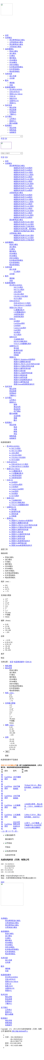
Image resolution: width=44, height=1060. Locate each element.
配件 (7, 80)
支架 (11, 85)
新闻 (15, 404)
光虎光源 (8, 74)
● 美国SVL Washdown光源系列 (21, 520)
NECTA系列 (18, 287)
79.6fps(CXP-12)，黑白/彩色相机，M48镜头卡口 (33, 787)
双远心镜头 (13, 51)
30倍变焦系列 (19, 316)
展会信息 (17, 407)
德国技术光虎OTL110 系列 (24, 224)
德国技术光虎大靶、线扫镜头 (25, 229)
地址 (15, 434)
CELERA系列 (19, 294)
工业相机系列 (19, 339)
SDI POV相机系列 (20, 341)
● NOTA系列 (14, 460)
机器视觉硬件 (10, 87)
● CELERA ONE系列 (17, 457)
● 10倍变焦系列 (15, 475)
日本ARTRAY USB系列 (22, 305)
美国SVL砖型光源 (20, 377)
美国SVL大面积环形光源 (23, 373)
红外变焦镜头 (14, 69)
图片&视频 (13, 123)
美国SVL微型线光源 (21, 382)
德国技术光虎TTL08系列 (23, 170)
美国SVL (12, 103)
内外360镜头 (14, 65)
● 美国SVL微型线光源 (18, 543)
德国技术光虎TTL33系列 (23, 186)
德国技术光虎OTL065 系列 (24, 222)
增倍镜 (12, 83)
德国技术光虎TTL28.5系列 (24, 184)
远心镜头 (12, 53)
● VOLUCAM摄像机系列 (19, 505)
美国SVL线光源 (20, 371)
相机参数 (8, 666)
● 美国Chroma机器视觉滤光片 (20, 545)
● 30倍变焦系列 (15, 478)
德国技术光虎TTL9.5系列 (23, 172)
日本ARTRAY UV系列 (22, 303)
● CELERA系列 (15, 455)
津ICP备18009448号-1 (20, 1031)
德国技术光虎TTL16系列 (23, 177)
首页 (7, 35)
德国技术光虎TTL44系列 (23, 190)
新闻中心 (12, 121)
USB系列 (17, 326)
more (2, 882)
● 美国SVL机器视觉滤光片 (19, 541)
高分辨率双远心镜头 (17, 40)
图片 (15, 420)
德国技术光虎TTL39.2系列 (24, 188)
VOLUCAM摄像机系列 (22, 344)
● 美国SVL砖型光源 (17, 538)
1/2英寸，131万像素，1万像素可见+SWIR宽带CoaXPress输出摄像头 (33, 825)
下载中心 (12, 114)
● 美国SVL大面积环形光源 (19, 534)
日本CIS (12, 96)
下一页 (14, 831)
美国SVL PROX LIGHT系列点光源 (27, 364)
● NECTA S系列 (15, 451)
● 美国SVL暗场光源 (17, 536)
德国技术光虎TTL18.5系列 (24, 179)
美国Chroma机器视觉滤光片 (24, 384)
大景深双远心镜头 (16, 42)
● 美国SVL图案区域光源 (18, 523)
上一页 (4, 831)
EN (6, 138)
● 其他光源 (13, 514)
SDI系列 (17, 321)
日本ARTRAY (14, 92)
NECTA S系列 (19, 289)
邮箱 (15, 431)
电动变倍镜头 (14, 71)
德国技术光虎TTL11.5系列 (23, 175)
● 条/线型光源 (14, 511)
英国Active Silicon (15, 94)
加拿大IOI (13, 98)
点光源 (12, 78)
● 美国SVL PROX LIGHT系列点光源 (23, 525)
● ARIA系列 (14, 453)
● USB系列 (13, 487)
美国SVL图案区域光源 (22, 362)
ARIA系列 (17, 292)
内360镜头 (13, 60)
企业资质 (17, 416)
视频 (15, 418)
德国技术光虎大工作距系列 (24, 226)
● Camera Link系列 (16, 489)
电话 (15, 427)
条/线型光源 (18, 350)
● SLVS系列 (14, 496)
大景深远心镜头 (15, 47)
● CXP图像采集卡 (16, 473)
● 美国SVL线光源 (16, 532)
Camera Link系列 (20, 328)
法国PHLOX (14, 101)
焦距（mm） (10, 693)
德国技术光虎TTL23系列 (23, 181)
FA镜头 (12, 56)
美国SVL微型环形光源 (22, 368)
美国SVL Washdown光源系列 (24, 359)
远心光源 (12, 76)
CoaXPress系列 (19, 323)
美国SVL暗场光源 (20, 375)
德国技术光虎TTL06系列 (23, 168)
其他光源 (17, 353)
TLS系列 (17, 271)
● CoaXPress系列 (15, 484)
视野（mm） (10, 725)
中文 (2, 138)
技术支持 (8, 105)
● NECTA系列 (15, 448)
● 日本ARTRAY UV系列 (18, 464)
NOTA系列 (18, 298)
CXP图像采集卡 (20, 312)
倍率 (7, 737)
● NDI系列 (13, 493)
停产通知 (17, 411)
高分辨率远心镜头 (16, 44)
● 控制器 (12, 516)
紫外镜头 (12, 58)
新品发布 (17, 409)
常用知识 (12, 112)
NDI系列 (17, 332)
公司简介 (12, 119)
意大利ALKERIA (15, 89)
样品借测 (12, 110)
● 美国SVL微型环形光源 (18, 529)
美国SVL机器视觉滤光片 (23, 380)
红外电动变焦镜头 (16, 67)
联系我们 (8, 125)
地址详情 (12, 128)
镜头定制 (12, 107)
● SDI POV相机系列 (17, 502)
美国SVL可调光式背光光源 (24, 366)
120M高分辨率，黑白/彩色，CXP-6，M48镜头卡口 (33, 806)
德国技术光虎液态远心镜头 (24, 231)
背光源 (16, 348)
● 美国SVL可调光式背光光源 (20, 527)
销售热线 (12, 130)
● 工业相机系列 (15, 500)
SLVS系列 (17, 335)
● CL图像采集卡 (15, 471)
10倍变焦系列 (19, 314)
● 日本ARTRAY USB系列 (19, 466)
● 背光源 (12, 509)
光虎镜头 (8, 38)
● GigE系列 (13, 491)
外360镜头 (13, 62)
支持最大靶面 (10, 703)
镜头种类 (8, 668)
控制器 (16, 355)
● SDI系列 (13, 482)
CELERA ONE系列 (21, 296)
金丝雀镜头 (9, 49)
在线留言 (12, 132)
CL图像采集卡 (19, 310)
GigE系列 (17, 330)
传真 (15, 429)
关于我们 (8, 116)
